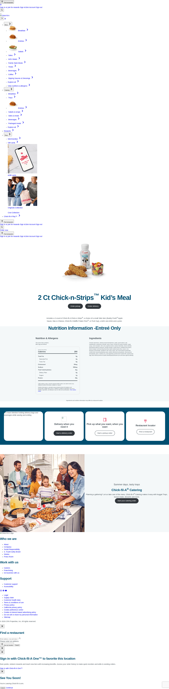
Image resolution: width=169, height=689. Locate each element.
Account (32, 7)
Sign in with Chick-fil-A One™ (11, 668)
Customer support (11, 584)
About (6, 544)
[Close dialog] (2, 626)
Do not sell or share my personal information (21, 615)
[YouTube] (6, 591)
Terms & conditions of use (14, 602)
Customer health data (12, 600)
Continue (9, 688)
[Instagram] (1, 591)
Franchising (8, 570)
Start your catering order (126, 501)
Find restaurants (8, 2)
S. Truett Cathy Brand (12, 552)
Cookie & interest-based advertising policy (20, 612)
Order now (4, 230)
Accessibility (8, 587)
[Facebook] (3, 591)
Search (17, 645)
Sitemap (7, 617)
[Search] (2, 10)
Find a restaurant (145, 432)
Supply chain (9, 598)
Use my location (8, 645)
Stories (6, 554)
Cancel (3, 688)
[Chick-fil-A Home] (4, 16)
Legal (6, 595)
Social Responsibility (12, 549)
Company (7, 547)
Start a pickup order (104, 433)
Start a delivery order (64, 433)
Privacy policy (9, 605)
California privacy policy (13, 607)
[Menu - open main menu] (1, 13)
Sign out (39, 7)
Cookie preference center (13, 610)
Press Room (8, 557)
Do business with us (11, 573)
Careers (7, 568)
